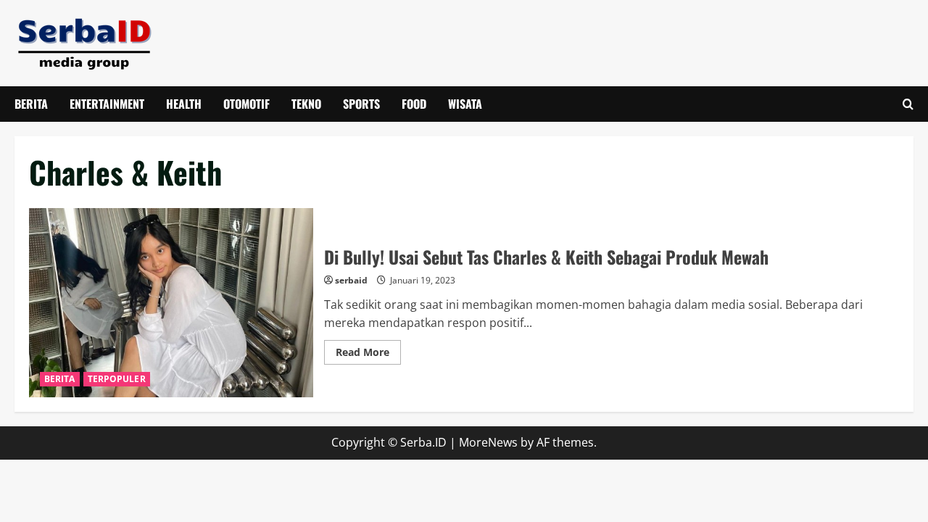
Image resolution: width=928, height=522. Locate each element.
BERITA (31, 103)
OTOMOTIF (246, 103)
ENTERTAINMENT (107, 103)
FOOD (414, 103)
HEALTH (184, 103)
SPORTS (361, 103)
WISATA (465, 103)
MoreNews (488, 442)
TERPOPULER (117, 379)
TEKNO (306, 103)
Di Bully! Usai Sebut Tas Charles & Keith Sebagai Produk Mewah (171, 303)
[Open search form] (908, 104)
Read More (368, 354)
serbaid (351, 280)
